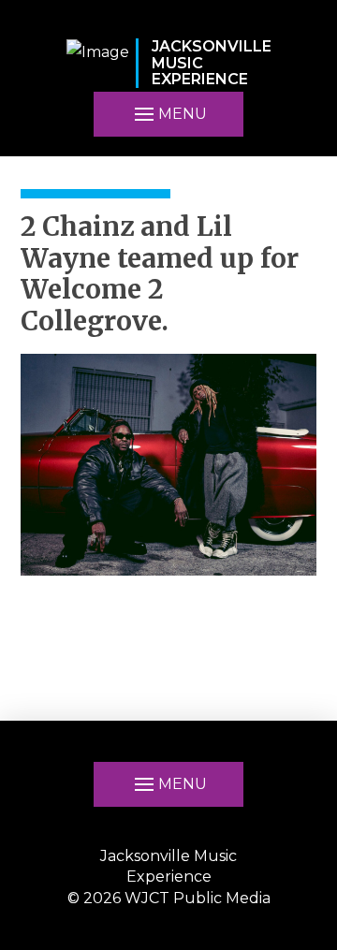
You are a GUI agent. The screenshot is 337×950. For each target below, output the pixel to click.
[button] (168, 114)
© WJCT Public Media (169, 898)
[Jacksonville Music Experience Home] (97, 63)
